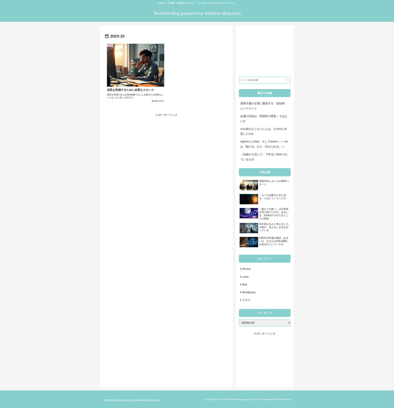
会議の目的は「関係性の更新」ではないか (263, 119)
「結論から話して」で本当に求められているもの (263, 157)
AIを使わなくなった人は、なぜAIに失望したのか (263, 131)
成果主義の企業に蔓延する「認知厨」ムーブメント (263, 106)
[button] (287, 80)
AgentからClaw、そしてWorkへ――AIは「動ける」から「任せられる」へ (264, 144)
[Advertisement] (166, 139)
